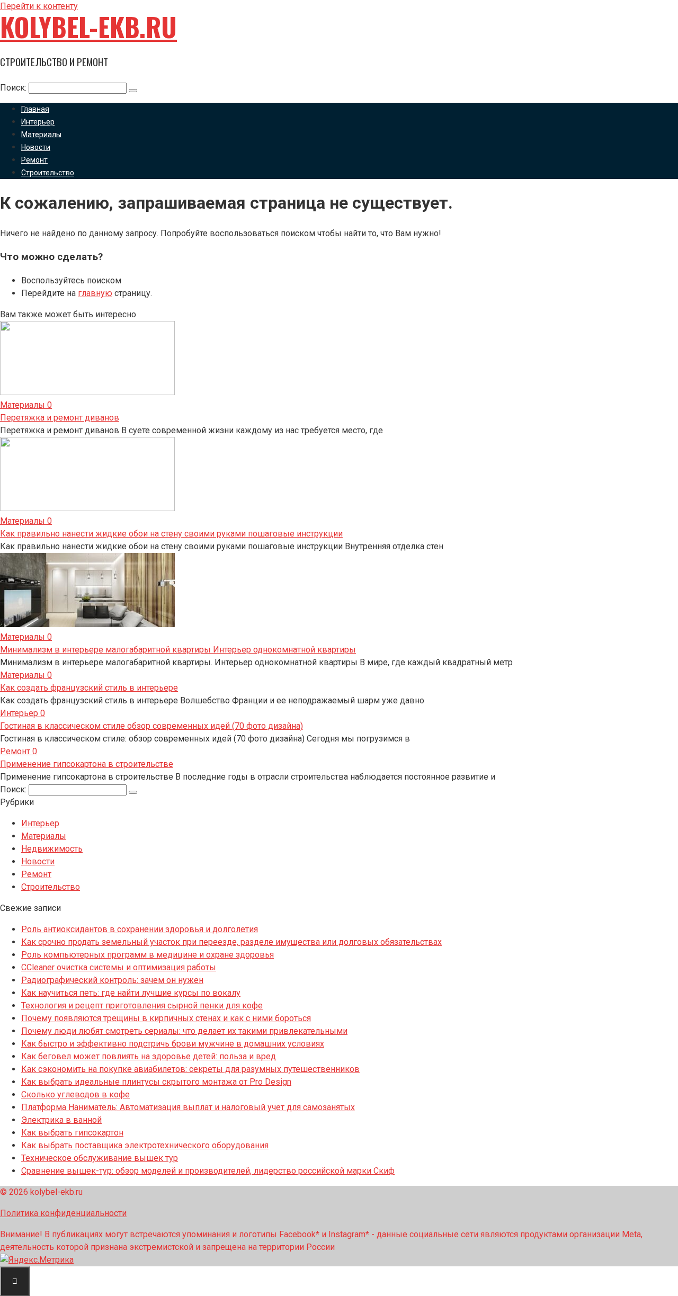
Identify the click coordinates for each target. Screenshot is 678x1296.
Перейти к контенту (39, 6)
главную (95, 293)
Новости (35, 147)
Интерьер (38, 122)
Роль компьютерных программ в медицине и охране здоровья (147, 955)
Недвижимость (52, 849)
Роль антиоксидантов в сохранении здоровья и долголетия (139, 929)
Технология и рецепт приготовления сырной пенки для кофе (142, 1005)
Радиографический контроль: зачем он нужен (112, 980)
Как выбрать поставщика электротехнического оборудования (145, 1145)
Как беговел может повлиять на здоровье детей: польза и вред (148, 1056)
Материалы (41, 134)
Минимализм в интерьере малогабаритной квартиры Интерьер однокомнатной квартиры (178, 650)
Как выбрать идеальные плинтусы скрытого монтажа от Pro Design (156, 1082)
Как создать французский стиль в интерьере (89, 688)
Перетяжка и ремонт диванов (59, 418)
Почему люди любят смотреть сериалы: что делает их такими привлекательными (184, 1031)
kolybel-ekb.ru (88, 26)
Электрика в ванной (61, 1120)
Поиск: (14, 88)
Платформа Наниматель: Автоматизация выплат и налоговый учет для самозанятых (188, 1107)
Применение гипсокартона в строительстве (86, 764)
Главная (35, 109)
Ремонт (34, 160)
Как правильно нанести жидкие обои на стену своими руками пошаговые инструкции (171, 534)
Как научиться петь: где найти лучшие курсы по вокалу (130, 993)
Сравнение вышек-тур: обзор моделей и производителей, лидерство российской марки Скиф (208, 1171)
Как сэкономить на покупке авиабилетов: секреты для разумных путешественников (190, 1069)
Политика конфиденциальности (63, 1213)
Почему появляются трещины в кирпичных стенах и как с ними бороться (166, 1018)
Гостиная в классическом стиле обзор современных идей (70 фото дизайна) (151, 726)
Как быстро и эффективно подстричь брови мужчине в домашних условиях (172, 1044)
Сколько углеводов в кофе (75, 1094)
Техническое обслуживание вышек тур (99, 1158)
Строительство (47, 172)
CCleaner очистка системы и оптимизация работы (118, 967)
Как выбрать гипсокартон (72, 1133)
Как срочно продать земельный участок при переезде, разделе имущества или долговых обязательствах (231, 942)
